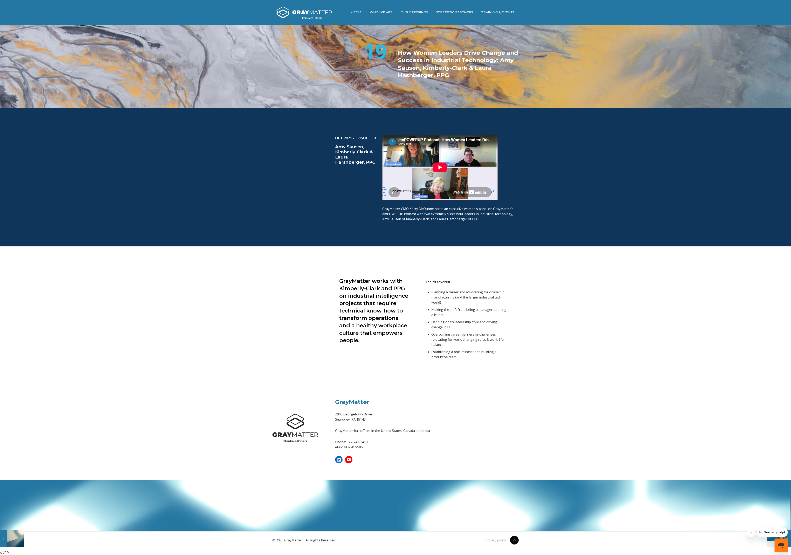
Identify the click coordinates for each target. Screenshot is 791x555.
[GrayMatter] (304, 12)
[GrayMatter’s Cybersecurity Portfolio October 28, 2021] (12, 538)
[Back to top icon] (514, 540)
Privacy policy (495, 540)
